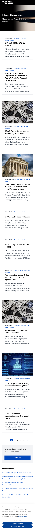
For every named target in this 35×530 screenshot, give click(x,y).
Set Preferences (17, 520)
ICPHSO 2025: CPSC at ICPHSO (15, 44)
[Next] (27, 441)
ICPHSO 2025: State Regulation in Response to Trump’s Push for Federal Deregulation (16, 77)
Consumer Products (20, 38)
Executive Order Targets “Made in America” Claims (17, 472)
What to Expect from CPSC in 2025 (17, 246)
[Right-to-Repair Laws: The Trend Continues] (17, 323)
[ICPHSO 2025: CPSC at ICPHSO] (17, 47)
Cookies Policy (22, 516)
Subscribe (17, 458)
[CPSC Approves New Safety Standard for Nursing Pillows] (17, 376)
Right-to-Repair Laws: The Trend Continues (16, 332)
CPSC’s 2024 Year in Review (17, 217)
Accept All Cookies (17, 523)
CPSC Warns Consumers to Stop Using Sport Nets (17, 132)
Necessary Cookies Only (17, 526)
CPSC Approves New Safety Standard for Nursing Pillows (17, 385)
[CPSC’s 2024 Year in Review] (17, 220)
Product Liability (9, 40)
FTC (28, 325)
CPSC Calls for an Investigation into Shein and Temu (16, 416)
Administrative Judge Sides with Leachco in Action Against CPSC (17, 277)
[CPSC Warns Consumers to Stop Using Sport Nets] (17, 124)
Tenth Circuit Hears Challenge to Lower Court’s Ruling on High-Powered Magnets (17, 187)
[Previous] (8, 441)
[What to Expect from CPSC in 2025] (17, 249)
